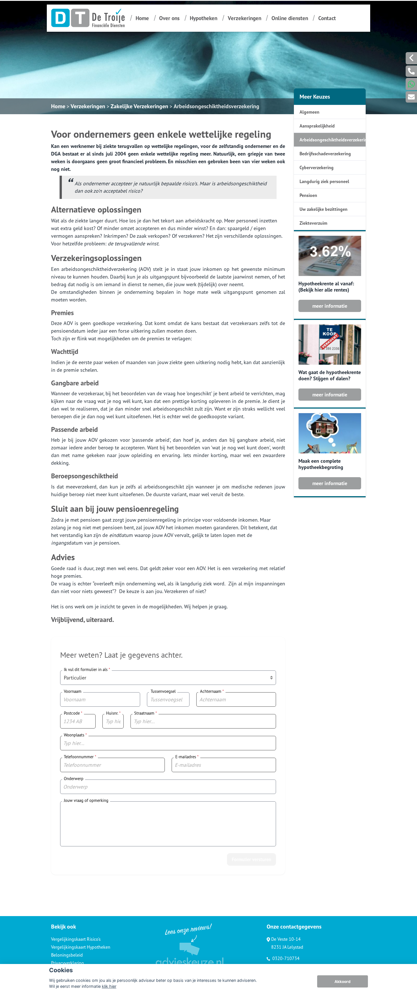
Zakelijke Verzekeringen (139, 106)
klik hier (109, 986)
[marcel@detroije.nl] (411, 97)
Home (142, 18)
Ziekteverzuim (313, 223)
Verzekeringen (244, 18)
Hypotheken (203, 18)
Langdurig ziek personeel (324, 181)
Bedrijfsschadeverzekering (325, 153)
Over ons (169, 18)
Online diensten (289, 18)
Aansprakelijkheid (317, 126)
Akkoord (342, 981)
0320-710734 (285, 958)
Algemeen (309, 112)
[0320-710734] (411, 71)
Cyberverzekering (317, 167)
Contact (327, 18)
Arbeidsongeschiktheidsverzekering (216, 106)
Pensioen (308, 195)
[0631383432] (411, 84)
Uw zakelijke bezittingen (324, 209)
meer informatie (329, 306)
